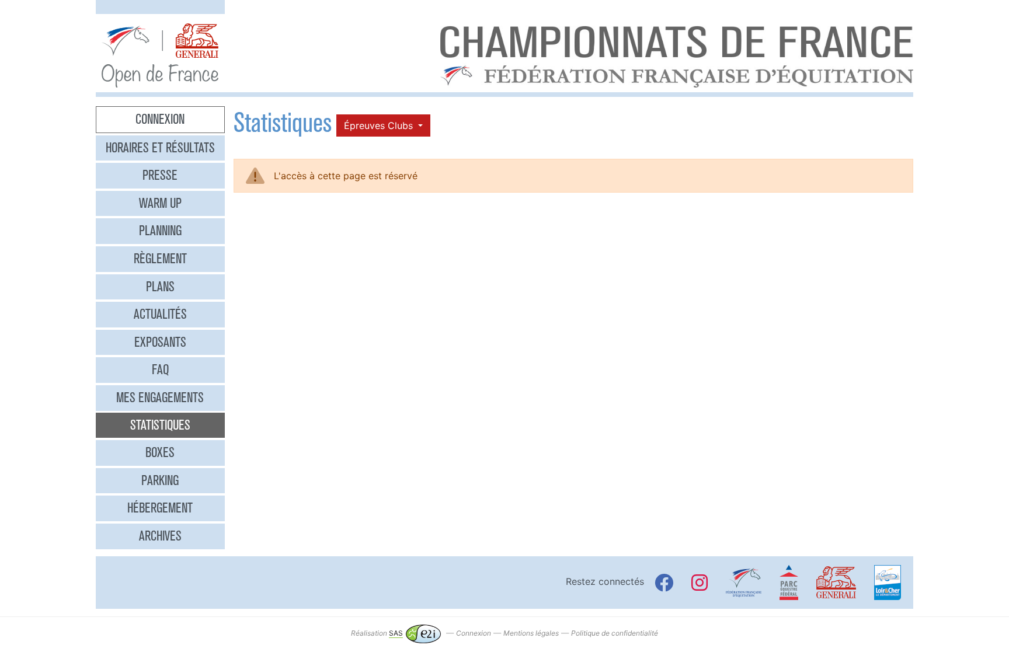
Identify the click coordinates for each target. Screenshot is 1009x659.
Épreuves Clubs (380, 125)
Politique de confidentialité (614, 633)
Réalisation (377, 633)
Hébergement (160, 508)
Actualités (160, 314)
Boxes (160, 452)
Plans (160, 286)
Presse (160, 175)
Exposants (160, 342)
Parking (160, 480)
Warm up (160, 203)
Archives (160, 536)
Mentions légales (531, 633)
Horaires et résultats (160, 148)
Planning (160, 230)
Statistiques (160, 425)
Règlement (160, 258)
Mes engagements (160, 397)
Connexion (160, 119)
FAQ (160, 369)
